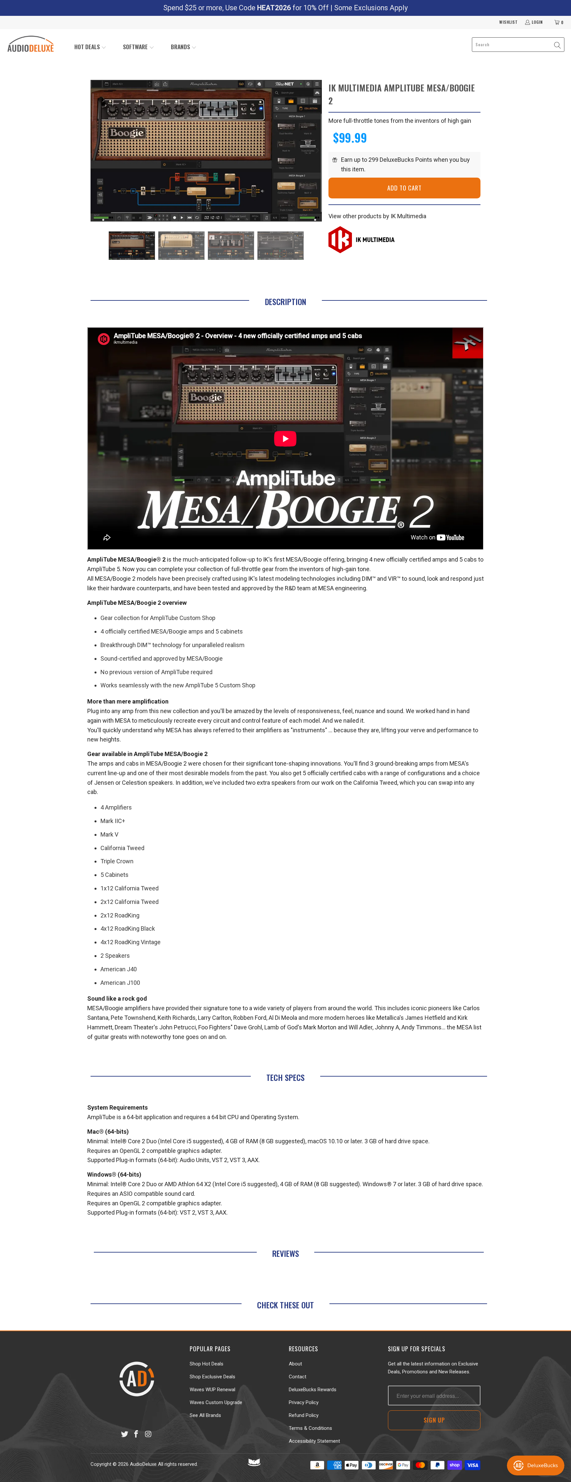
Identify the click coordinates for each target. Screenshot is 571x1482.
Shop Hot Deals (206, 1364)
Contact (297, 1377)
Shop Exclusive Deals (212, 1377)
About (295, 1364)
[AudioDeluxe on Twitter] (125, 1434)
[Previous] (95, 151)
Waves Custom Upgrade (216, 1402)
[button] (90, 47)
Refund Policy (304, 1415)
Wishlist (508, 22)
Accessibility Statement (314, 1441)
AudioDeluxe (143, 1464)
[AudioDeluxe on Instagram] (148, 1434)
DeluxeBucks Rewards (312, 1390)
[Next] (317, 151)
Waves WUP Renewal (212, 1390)
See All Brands (205, 1415)
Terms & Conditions (310, 1428)
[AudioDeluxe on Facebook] (136, 1434)
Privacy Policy (304, 1402)
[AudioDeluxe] (31, 44)
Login (537, 22)
